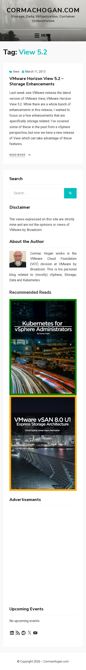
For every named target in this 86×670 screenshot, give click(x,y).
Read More (17, 154)
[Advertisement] (43, 552)
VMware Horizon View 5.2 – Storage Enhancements (36, 81)
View (16, 71)
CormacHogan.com (43, 10)
